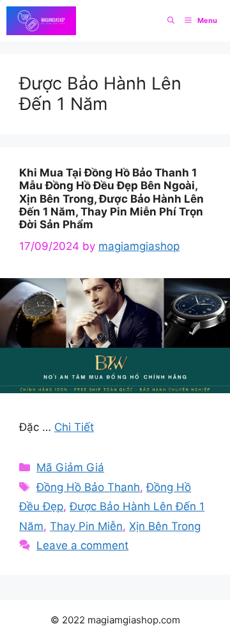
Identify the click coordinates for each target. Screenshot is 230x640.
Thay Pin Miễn (86, 526)
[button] (171, 21)
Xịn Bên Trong (165, 526)
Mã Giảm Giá (70, 467)
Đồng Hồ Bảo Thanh (88, 487)
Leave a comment (82, 545)
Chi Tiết (74, 427)
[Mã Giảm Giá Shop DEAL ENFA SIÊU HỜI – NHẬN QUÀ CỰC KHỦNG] (41, 21)
